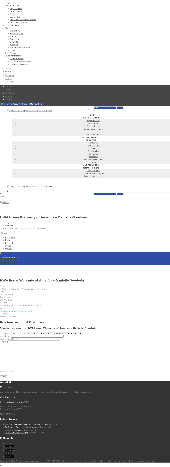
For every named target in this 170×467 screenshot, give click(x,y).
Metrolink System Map (20, 47)
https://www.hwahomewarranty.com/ (16, 311)
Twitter (10, 76)
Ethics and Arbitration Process (23, 20)
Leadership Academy (19, 64)
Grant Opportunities (18, 22)
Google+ (10, 246)
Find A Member (17, 59)
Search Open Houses (19, 17)
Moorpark (14, 45)
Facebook (9, 71)
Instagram (9, 82)
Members (9, 226)
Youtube (8, 79)
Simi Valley (14, 42)
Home (8, 3)
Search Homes (16, 14)
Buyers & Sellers (12, 6)
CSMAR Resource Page (20, 61)
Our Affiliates (10, 53)
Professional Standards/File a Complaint (22, 427)
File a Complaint (12, 25)
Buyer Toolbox (16, 9)
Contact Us (15, 31)
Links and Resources (14, 430)
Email (9, 249)
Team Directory (16, 33)
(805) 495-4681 (9, 414)
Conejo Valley (16, 39)
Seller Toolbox (16, 11)
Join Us (13, 36)
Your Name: (5, 336)
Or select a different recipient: (13, 333)
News (12, 50)
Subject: (3, 342)
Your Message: (6, 371)
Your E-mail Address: (9, 339)
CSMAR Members (13, 56)
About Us (9, 28)
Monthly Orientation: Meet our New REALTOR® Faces (28, 424)
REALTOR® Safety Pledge (16, 433)
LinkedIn (10, 243)
